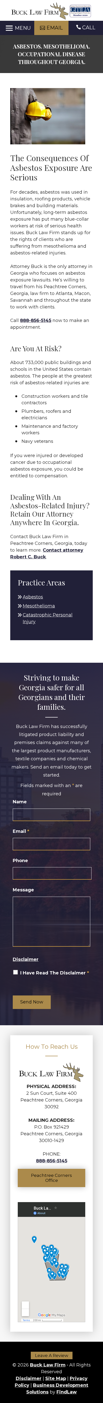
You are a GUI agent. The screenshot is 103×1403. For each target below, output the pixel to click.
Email (21, 831)
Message (23, 890)
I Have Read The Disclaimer (54, 973)
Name (20, 802)
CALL (88, 28)
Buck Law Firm (48, 1365)
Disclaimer (25, 959)
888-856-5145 (35, 320)
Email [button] (54, 28)
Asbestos (33, 597)
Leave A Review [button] (51, 1355)
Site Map (55, 1378)
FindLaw (66, 1392)
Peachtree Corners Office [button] (51, 1178)
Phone (20, 860)
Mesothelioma (39, 606)
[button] (17, 28)
